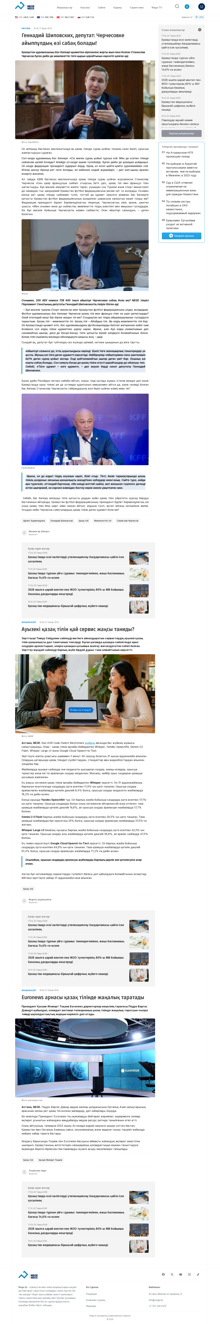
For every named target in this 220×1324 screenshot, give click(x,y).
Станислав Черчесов (127, 520)
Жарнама (91, 1306)
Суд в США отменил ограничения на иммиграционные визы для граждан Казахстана (182, 188)
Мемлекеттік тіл (102, 520)
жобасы (90, 743)
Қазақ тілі (83, 520)
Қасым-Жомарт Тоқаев (50, 1160)
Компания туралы (95, 1300)
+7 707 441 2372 (157, 1306)
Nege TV (157, 7)
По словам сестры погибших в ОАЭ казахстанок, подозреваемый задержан (183, 207)
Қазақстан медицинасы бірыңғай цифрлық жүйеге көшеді (178, 105)
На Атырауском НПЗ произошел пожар (179, 154)
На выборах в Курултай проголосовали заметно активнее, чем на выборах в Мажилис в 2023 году (183, 169)
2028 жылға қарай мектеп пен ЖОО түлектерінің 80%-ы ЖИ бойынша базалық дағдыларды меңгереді (181, 85)
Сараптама (137, 7)
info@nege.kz (156, 1300)
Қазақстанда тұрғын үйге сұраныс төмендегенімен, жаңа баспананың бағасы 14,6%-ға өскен (178, 63)
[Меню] (201, 6)
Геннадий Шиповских (61, 520)
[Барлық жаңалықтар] (200, 30)
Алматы (186, 17)
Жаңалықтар (64, 7)
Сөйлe (101, 7)
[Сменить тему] (188, 6)
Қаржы (117, 7)
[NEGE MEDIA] (24, 6)
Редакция (91, 1294)
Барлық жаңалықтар (181, 133)
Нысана (85, 7)
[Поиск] (177, 6)
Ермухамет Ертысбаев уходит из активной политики (180, 224)
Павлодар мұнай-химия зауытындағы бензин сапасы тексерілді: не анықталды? (180, 124)
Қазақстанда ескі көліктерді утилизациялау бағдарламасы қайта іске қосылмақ (181, 43)
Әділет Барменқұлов (34, 520)
